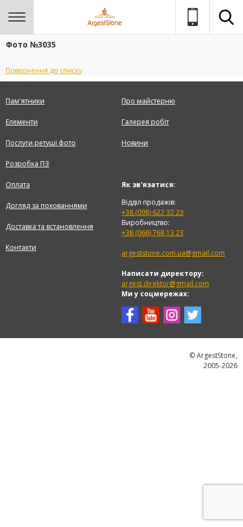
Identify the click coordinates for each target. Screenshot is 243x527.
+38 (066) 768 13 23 (153, 232)
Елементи (22, 122)
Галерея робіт (145, 122)
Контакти (21, 247)
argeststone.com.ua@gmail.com (173, 253)
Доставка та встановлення (49, 226)
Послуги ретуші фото (41, 143)
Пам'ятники (25, 101)
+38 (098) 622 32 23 (153, 212)
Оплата (18, 184)
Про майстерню (148, 101)
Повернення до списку (44, 70)
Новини (135, 143)
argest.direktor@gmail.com (165, 283)
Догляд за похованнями (46, 205)
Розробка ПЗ (27, 164)
